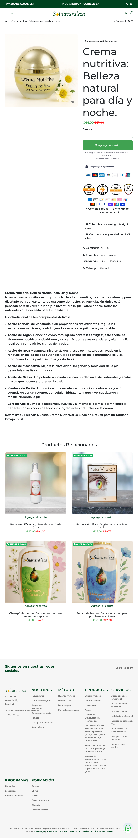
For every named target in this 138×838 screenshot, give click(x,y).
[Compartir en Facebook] (129, 21)
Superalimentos (93, 696)
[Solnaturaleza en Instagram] (124, 668)
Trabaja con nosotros (42, 722)
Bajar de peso (65, 705)
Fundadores (38, 696)
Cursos (35, 786)
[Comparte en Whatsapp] (132, 21)
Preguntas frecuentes (37, 707)
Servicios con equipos (118, 745)
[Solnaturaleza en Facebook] (120, 668)
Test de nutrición (40, 809)
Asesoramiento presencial (119, 697)
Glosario (36, 805)
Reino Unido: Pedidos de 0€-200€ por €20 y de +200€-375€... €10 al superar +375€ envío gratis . (95, 764)
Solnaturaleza (34, 828)
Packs (88, 710)
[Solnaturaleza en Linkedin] (131, 668)
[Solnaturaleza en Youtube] (128, 668)
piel (104, 261)
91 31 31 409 (12, 714)
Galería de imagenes (42, 700)
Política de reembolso (102, 831)
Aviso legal (39, 831)
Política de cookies (79, 831)
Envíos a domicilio (14, 795)
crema (112, 255)
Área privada (38, 727)
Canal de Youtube (40, 800)
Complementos (93, 700)
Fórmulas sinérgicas (68, 710)
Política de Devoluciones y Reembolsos (92, 717)
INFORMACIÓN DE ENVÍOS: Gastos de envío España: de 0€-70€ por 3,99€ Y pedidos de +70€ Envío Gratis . (95, 733)
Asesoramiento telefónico (119, 705)
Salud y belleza (108, 41)
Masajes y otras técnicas (119, 738)
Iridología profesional (122, 716)
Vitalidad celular (119, 711)
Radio (35, 795)
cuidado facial (91, 261)
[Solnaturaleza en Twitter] (117, 668)
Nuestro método (66, 696)
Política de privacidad (57, 831)
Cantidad (88, 129)
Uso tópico (115, 261)
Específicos (10, 790)
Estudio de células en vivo (122, 722)
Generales (10, 786)
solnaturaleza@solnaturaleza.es (22, 710)
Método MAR (65, 700)
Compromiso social (41, 713)
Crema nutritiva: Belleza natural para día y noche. (36, 21)
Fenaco (35, 717)
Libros (35, 790)
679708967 (27, 3)
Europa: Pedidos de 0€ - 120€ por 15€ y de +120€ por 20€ (95, 748)
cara (103, 255)
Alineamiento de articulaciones (119, 730)
